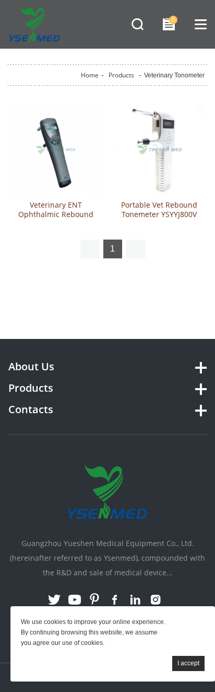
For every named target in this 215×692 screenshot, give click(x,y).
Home (90, 75)
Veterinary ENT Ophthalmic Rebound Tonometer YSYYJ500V (55, 214)
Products (121, 75)
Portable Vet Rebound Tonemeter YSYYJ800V (159, 209)
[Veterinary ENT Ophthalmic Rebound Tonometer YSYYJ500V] (55, 149)
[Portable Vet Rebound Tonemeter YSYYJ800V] (159, 149)
